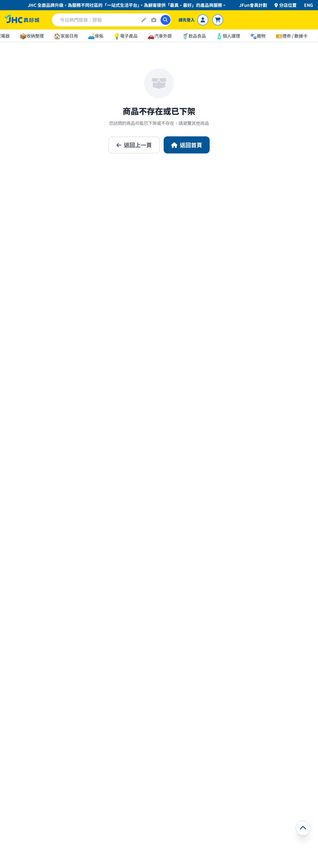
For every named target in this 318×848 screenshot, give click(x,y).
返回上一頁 (138, 145)
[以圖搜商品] (154, 20)
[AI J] (144, 20)
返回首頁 (191, 145)
